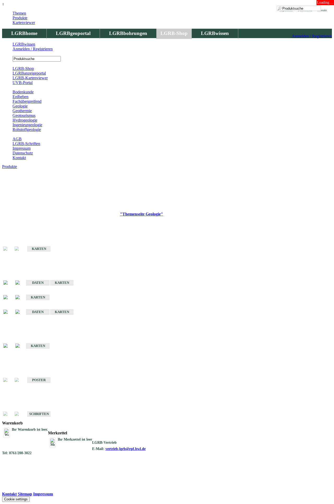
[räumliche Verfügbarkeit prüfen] (20, 283)
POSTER (39, 380)
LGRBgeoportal (73, 33)
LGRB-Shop (174, 33)
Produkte (20, 18)
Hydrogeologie (25, 120)
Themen (19, 13)
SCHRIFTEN (39, 414)
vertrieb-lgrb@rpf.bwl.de (125, 449)
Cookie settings (16, 499)
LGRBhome (24, 33)
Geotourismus (24, 115)
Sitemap (25, 494)
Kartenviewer (24, 22)
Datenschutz (23, 153)
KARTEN (39, 249)
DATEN (38, 283)
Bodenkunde (23, 92)
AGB (17, 139)
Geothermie (22, 111)
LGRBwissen (215, 33)
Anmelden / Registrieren (312, 36)
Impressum (22, 148)
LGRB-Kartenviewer (30, 78)
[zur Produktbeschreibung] (8, 283)
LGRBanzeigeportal (29, 73)
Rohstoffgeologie (27, 129)
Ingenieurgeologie (27, 125)
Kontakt (19, 157)
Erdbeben (20, 96)
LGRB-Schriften (26, 143)
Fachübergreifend (27, 101)
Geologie (20, 106)
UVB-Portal (23, 82)
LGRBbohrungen (128, 33)
